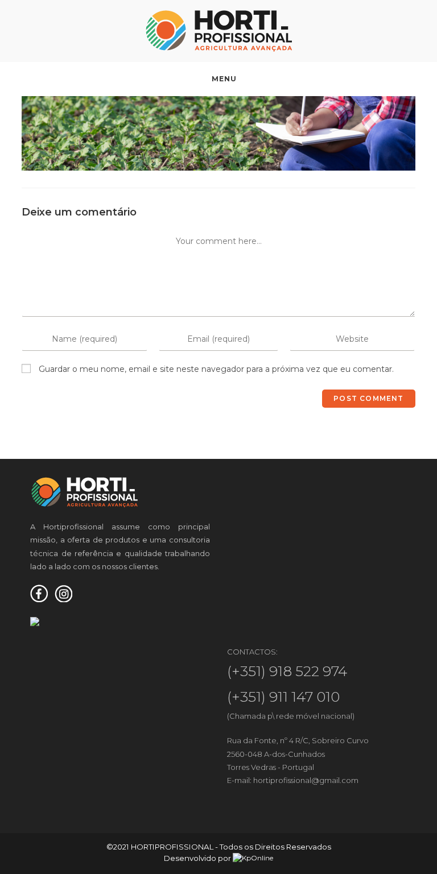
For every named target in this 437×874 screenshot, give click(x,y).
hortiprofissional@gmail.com (305, 780)
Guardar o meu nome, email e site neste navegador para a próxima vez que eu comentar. (216, 369)
